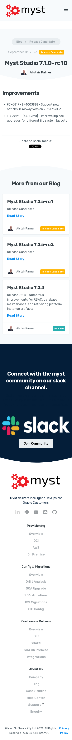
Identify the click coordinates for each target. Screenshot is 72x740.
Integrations (36, 657)
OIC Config (36, 609)
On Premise (36, 554)
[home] (29, 10)
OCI (36, 540)
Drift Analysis (36, 581)
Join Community (36, 443)
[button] (66, 11)
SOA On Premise (36, 650)
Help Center (36, 698)
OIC (36, 636)
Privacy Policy (64, 731)
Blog (19, 41)
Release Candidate (42, 41)
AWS (36, 547)
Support (34, 705)
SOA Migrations (36, 595)
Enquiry (36, 711)
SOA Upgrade (36, 588)
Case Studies (36, 691)
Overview (36, 534)
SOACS (36, 643)
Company (36, 677)
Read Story (15, 216)
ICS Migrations (36, 602)
